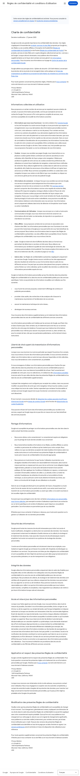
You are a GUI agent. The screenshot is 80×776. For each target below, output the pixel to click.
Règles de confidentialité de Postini (51, 50)
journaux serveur (58, 186)
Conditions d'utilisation (46, 772)
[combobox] (68, 772)
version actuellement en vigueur (23, 21)
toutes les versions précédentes (47, 21)
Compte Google (63, 123)
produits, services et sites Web (41, 45)
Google (5, 772)
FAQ (52, 252)
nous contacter (61, 82)
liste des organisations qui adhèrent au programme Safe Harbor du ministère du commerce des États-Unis (39, 73)
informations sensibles (60, 373)
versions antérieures (18, 727)
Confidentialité (31, 772)
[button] (3, 3)
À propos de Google (17, 772)
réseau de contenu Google (36, 401)
